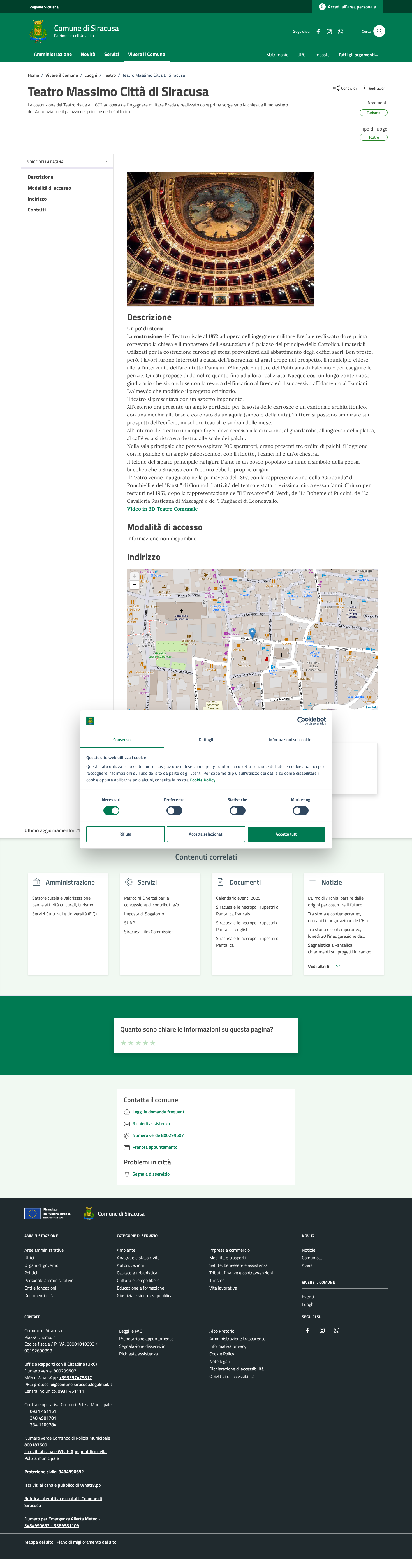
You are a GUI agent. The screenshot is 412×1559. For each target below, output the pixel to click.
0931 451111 (71, 1391)
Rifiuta (125, 834)
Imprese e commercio (229, 1250)
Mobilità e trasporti (227, 1257)
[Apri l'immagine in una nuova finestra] (252, 239)
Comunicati (312, 1257)
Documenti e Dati (40, 1295)
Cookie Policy (203, 780)
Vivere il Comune (146, 54)
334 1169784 (43, 1424)
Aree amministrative (44, 1250)
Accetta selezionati (206, 834)
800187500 (35, 1444)
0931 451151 (43, 1411)
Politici (30, 1272)
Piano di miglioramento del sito (86, 1542)
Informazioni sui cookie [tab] (290, 739)
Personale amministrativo (48, 1280)
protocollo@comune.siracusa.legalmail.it (73, 1384)
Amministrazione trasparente (237, 1338)
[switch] (174, 810)
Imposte (322, 54)
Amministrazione (53, 54)
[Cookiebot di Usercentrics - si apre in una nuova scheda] (301, 721)
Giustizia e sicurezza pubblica (144, 1295)
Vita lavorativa (223, 1288)
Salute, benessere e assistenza (238, 1265)
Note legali (219, 1361)
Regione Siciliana (44, 7)
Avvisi (307, 1265)
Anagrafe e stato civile (138, 1257)
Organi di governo (41, 1265)
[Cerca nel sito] (379, 31)
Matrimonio (277, 54)
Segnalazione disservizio (142, 1346)
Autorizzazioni (130, 1265)
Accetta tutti (287, 834)
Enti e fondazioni (40, 1288)
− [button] (134, 584)
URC (301, 54)
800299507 (65, 1370)
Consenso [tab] (122, 739)
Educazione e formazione (140, 1288)
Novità (88, 54)
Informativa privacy (227, 1346)
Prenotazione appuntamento (146, 1338)
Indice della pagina (44, 162)
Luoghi (308, 1304)
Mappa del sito (38, 1542)
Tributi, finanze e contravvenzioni (241, 1272)
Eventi (308, 1296)
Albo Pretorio (221, 1331)
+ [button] (134, 576)
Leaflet (371, 707)
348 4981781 (43, 1417)
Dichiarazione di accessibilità (236, 1368)
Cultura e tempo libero (138, 1280)
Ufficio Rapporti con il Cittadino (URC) (60, 1364)
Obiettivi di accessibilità (231, 1376)
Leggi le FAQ (131, 1331)
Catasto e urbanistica (137, 1272)
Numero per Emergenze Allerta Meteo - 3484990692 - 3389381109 (62, 1522)
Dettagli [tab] (206, 739)
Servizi (111, 54)
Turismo (216, 1280)
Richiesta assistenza (138, 1353)
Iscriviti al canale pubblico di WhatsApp (62, 1485)
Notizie (308, 1250)
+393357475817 (75, 1377)
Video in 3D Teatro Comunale (162, 509)
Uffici (29, 1257)
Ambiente (126, 1250)
